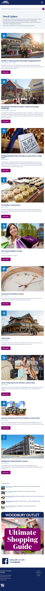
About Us (38, 571)
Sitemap (38, 575)
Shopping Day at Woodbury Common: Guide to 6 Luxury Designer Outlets (23, 501)
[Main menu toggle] (42, 2)
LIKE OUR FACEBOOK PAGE (19, 25)
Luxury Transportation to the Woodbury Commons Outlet (18, 383)
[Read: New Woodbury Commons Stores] (22, 189)
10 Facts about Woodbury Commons (11, 251)
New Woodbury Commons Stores (10, 205)
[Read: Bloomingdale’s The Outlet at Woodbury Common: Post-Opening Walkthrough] (22, 91)
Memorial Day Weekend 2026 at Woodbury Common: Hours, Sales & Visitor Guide (25, 496)
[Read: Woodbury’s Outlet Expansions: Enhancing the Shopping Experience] (22, 45)
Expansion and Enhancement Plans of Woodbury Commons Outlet (20, 418)
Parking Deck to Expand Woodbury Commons (14, 461)
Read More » (5, 71)
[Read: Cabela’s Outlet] (22, 323)
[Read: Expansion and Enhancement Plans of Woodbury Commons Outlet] (13, 408)
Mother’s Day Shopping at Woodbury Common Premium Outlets (21, 506)
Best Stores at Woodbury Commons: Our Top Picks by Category (21, 491)
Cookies (38, 574)
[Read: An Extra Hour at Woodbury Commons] (22, 278)
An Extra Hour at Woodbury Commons (12, 294)
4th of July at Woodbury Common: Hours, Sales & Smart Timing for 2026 (23, 486)
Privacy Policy (38, 572)
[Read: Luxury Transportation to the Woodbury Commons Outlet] (22, 367)
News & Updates (4, 62)
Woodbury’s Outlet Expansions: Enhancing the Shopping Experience (21, 61)
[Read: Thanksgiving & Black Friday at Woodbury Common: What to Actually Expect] (22, 140)
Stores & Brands (12, 62)
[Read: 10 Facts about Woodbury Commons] (22, 235)
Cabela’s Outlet (5, 338)
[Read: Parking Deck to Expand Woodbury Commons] (22, 446)
